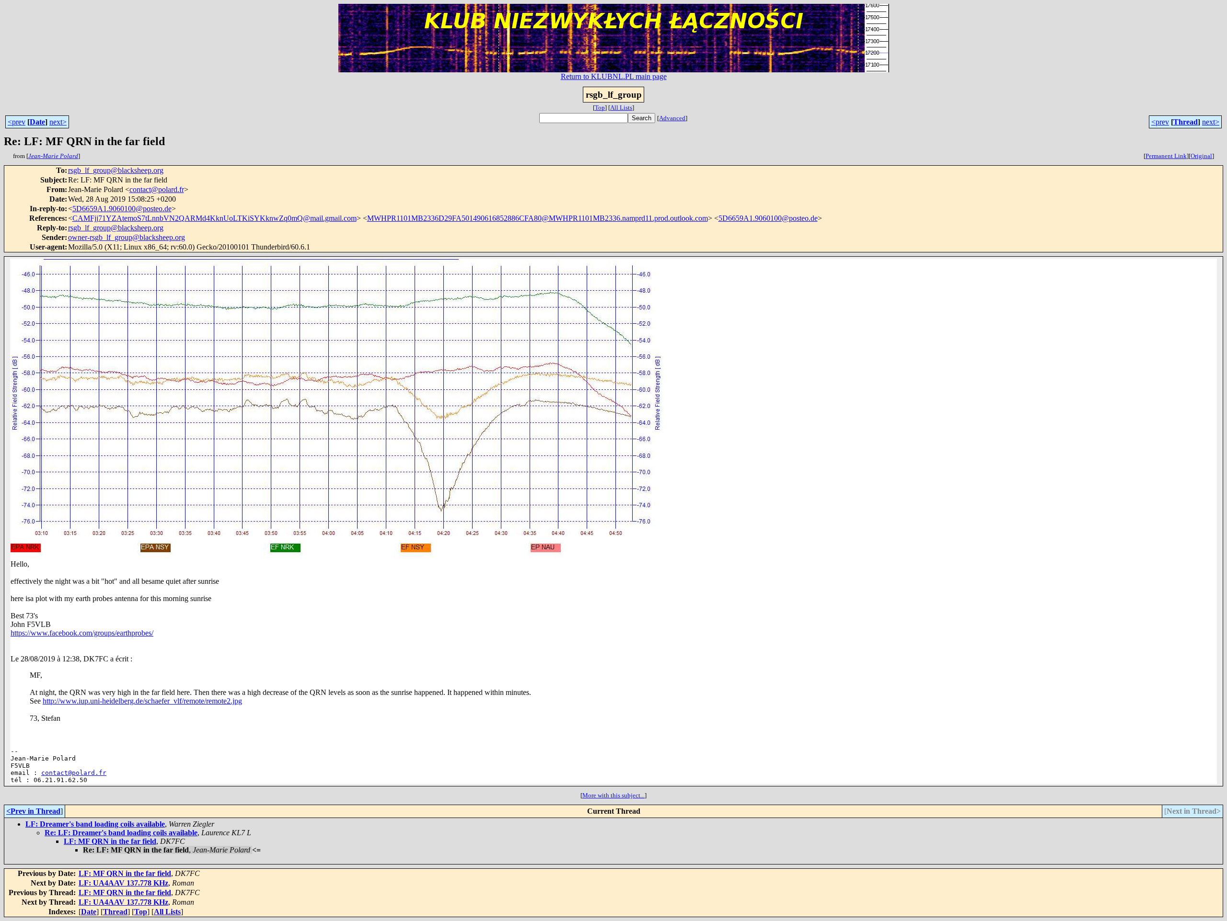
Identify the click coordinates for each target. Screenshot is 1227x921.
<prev (16, 122)
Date (37, 122)
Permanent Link (1166, 155)
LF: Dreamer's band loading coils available (95, 824)
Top (600, 107)
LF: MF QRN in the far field (110, 841)
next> (58, 122)
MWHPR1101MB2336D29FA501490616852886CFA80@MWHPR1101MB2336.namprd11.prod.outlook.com (537, 218)
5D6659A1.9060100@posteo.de (122, 209)
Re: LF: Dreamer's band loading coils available (121, 833)
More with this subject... (613, 795)
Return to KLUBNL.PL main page (614, 76)
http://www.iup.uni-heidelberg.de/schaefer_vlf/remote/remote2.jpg (142, 701)
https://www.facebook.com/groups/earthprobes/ (82, 633)
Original (1201, 155)
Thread (1185, 122)
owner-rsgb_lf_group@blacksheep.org (126, 237)
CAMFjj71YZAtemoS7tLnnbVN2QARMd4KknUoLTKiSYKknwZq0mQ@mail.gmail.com (214, 218)
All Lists (621, 107)
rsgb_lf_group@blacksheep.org (115, 170)
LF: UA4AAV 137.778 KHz (123, 883)
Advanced (672, 118)
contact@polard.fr (156, 189)
